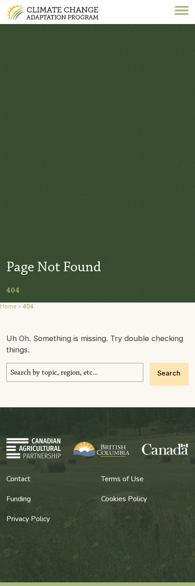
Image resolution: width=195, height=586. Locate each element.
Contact (18, 479)
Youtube (10, 548)
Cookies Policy (124, 499)
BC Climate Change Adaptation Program (61, 12)
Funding (18, 499)
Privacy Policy (28, 519)
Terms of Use (122, 479)
